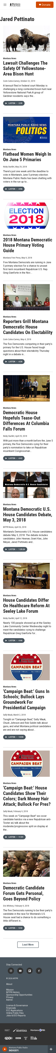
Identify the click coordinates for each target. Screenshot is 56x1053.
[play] (5, 1049)
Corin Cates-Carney (11, 81)
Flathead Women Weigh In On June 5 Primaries (27, 156)
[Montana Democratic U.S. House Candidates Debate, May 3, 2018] (26, 485)
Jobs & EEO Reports (16, 1015)
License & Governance (17, 1005)
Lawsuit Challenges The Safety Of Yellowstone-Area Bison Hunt (25, 68)
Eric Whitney (8, 906)
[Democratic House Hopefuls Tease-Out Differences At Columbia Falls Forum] (26, 388)
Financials (11, 1008)
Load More (28, 944)
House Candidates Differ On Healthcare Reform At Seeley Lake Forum (26, 605)
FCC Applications (14, 1010)
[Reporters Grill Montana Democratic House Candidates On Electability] (26, 297)
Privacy (9, 997)
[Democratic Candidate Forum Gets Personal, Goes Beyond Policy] (26, 864)
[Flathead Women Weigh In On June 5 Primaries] (26, 130)
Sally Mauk (7, 715)
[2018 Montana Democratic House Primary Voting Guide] (26, 215)
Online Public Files (15, 1013)
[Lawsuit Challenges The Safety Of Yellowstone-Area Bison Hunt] (26, 39)
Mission (10, 990)
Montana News (9, 58)
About (9, 984)
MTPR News (8, 527)
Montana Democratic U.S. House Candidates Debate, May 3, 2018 (27, 514)
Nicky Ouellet (8, 166)
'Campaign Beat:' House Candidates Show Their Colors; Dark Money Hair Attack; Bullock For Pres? (27, 796)
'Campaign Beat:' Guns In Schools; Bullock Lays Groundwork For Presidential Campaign (26, 699)
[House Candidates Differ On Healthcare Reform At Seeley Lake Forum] (26, 576)
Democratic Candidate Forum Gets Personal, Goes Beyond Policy (23, 893)
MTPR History (13, 992)
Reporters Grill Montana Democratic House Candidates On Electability (27, 327)
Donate (46, 4)
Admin (9, 1000)
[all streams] (52, 1049)
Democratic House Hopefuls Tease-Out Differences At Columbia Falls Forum (26, 421)
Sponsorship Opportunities (19, 995)
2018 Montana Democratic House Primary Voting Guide (27, 245)
